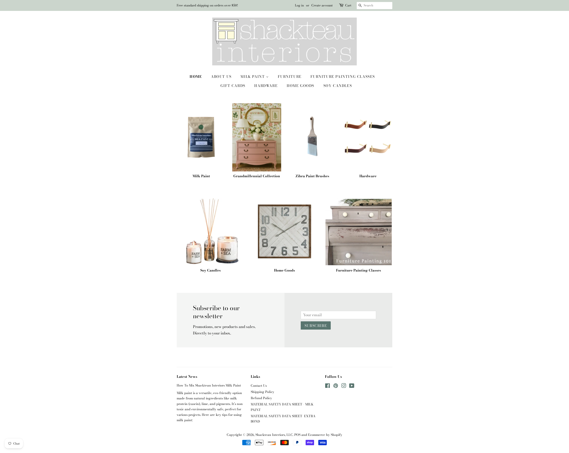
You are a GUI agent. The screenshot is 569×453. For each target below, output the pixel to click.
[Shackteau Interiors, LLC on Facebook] (327, 386)
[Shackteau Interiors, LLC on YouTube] (351, 386)
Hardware (266, 85)
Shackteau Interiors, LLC (274, 434)
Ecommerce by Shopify (325, 434)
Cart (348, 5)
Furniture (289, 76)
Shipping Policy (262, 391)
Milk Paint (253, 76)
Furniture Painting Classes (343, 76)
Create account (322, 5)
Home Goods (300, 85)
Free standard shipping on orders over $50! (207, 5)
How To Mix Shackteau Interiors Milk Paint (209, 385)
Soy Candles (337, 85)
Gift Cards (232, 85)
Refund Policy (261, 398)
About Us (221, 76)
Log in (299, 5)
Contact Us (259, 385)
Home (196, 76)
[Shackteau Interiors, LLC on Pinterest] (335, 386)
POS (297, 434)
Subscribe (316, 325)
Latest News (187, 376)
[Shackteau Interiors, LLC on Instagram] (343, 386)
